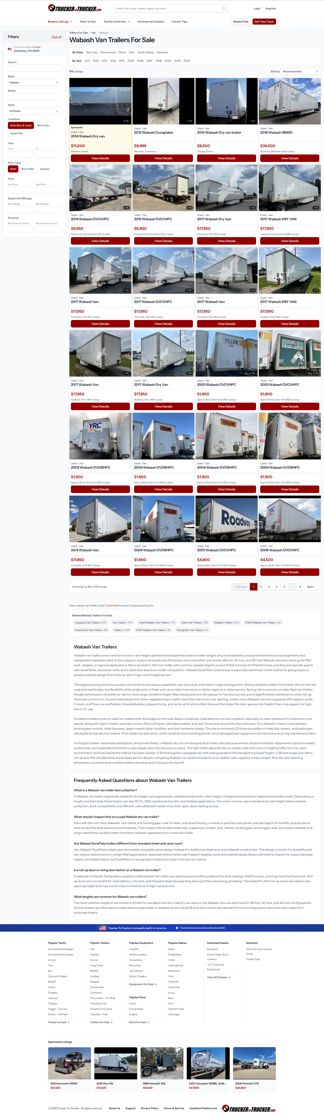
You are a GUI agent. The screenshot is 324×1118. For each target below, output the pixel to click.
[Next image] (127, 101)
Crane (51, 987)
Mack (171, 949)
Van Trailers (122, 622)
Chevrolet (174, 987)
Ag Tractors (136, 971)
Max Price (41, 184)
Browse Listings (58, 21)
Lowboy (94, 976)
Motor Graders (138, 976)
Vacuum (53, 998)
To (37, 148)
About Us (114, 1108)
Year (11, 143)
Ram (171, 998)
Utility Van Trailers (194, 622)
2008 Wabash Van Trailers (263, 622)
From (11, 148)
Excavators (135, 960)
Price (11, 179)
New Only (43, 125)
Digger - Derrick (57, 1009)
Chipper (52, 1003)
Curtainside (97, 987)
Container (96, 992)
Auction (45, 169)
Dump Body (136, 1009)
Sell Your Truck (264, 21)
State (11, 105)
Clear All (56, 36)
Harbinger (174, 1014)
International (175, 965)
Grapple (52, 992)
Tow (50, 965)
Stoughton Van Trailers (193, 630)
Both (13, 169)
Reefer (94, 971)
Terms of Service (174, 1108)
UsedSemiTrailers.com (203, 1108)
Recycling (134, 965)
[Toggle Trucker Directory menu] (128, 21)
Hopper (94, 981)
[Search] (224, 8)
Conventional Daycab (60, 954)
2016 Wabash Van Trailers (153, 630)
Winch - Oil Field (58, 1014)
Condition (14, 119)
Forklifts (134, 949)
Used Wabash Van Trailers (157, 622)
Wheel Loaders (138, 954)
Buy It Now (28, 169)
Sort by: (275, 71)
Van (93, 32)
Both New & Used (21, 125)
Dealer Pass (241, 21)
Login (257, 8)
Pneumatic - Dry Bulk (102, 998)
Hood (132, 1003)
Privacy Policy (149, 1108)
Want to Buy (88, 21)
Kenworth (174, 971)
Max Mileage (42, 203)
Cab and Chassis (57, 976)
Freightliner (175, 954)
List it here (112, 605)
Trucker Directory (115, 21)
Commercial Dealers (150, 21)
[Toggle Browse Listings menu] (70, 21)
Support (130, 1108)
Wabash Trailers (226, 622)
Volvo (171, 960)
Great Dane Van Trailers (91, 630)
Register (271, 8)
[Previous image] (73, 101)
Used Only (16, 133)
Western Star (176, 1009)
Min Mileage (14, 203)
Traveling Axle (98, 1003)
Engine (133, 1014)
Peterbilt (173, 981)
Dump (52, 960)
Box (50, 971)
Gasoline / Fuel (99, 1014)
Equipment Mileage (20, 198)
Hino (171, 1003)
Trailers (122, 630)
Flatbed (94, 954)
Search (12, 62)
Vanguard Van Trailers (90, 622)
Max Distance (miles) (46, 223)
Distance (13, 218)
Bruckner (212, 949)
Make (11, 76)
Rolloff (52, 981)
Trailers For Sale (78, 32)
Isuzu (171, 992)
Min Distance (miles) (18, 223)
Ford (171, 976)
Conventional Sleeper (60, 949)
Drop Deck (96, 965)
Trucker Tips (179, 21)
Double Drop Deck (101, 1009)
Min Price (13, 184)
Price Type (14, 162)
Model (12, 90)
